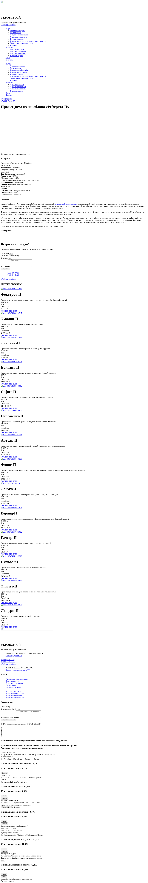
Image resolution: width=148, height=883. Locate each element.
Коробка (7, 803)
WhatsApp (21, 835)
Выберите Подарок (8, 854)
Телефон (4, 258)
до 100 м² (7, 755)
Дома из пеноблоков (18, 51)
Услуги (8, 29)
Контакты (9, 60)
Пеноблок (8, 759)
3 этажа (23, 778)
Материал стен (7, 757)
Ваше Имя (5, 707)
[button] (4, 773)
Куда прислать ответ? (9, 833)
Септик (7, 856)
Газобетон (18, 759)
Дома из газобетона (18, 54)
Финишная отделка (17, 31)
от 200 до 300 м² (35, 755)
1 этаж (6, 778)
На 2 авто (23, 782)
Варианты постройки (9, 800)
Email (40, 835)
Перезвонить (9, 835)
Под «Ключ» (36, 803)
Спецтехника (15, 33)
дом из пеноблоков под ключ (66, 204)
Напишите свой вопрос (10, 717)
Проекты (9, 47)
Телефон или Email (8, 709)
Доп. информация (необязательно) (14, 826)
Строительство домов (18, 37)
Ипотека (13, 45)
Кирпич (28, 759)
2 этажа (14, 778)
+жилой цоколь (35, 778)
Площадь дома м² (8, 752)
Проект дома (36, 856)
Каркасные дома (16, 56)
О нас (8, 58)
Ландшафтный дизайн (19, 35)
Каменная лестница (20, 856)
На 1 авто (13, 782)
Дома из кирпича (17, 49)
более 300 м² (50, 755)
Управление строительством (21, 43)
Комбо (36, 759)
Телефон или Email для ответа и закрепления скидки (21, 858)
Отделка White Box (20, 803)
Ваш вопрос (6, 266)
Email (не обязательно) (10, 256)
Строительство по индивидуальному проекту (28, 41)
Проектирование (16, 39)
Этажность (5, 775)
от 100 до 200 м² (20, 755)
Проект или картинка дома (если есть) (16, 805)
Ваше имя (5, 253)
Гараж (3, 780)
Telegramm (31, 835)
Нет (5, 782)
